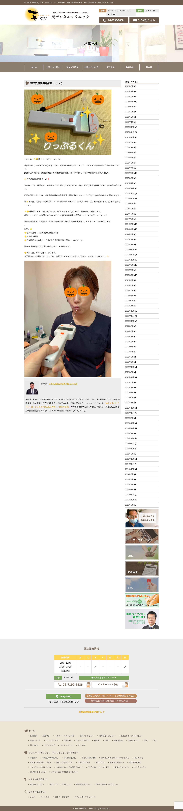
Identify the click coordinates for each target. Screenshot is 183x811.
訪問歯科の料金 (135, 762)
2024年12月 (130, 188)
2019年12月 (130, 408)
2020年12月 (130, 377)
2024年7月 (129, 214)
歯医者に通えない (117, 762)
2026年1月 (129, 122)
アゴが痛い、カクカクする (98, 767)
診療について (35, 741)
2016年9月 (129, 454)
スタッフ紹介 (72, 67)
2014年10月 (130, 469)
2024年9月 (129, 204)
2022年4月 (129, 352)
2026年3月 (129, 112)
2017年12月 (130, 428)
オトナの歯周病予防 (38, 779)
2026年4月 (129, 107)
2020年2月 (129, 398)
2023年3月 (129, 295)
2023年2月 (129, 301)
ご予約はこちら (146, 20)
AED (106, 741)
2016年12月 (130, 438)
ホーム (34, 67)
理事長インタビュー (107, 736)
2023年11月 (130, 255)
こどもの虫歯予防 (37, 792)
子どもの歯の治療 (88, 758)
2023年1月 (129, 306)
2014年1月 (129, 489)
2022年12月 (130, 311)
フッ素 (32, 797)
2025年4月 (129, 168)
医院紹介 (33, 736)
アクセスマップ (52, 741)
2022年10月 (130, 321)
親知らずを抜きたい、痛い (40, 762)
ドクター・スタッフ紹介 (64, 736)
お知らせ (130, 67)
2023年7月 (129, 275)
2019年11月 (130, 413)
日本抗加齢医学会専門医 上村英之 (63, 384)
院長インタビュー (87, 736)
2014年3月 (129, 479)
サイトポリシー (66, 745)
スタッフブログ (82, 741)
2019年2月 (129, 418)
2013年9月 (129, 505)
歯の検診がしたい (83, 784)
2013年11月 (130, 495)
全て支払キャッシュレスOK (104, 678)
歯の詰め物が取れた (50, 758)
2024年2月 (129, 239)
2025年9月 (129, 142)
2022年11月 (130, 316)
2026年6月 (129, 96)
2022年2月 (129, 362)
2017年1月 (129, 433)
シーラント (45, 797)
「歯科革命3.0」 (64, 407)
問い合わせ (34, 745)
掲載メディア (133, 741)
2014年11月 (130, 464)
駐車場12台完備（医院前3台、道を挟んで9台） (111, 701)
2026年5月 (129, 101)
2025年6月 (129, 158)
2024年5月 (129, 224)
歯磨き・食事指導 (62, 797)
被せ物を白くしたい (38, 772)
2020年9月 (129, 382)
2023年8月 (129, 270)
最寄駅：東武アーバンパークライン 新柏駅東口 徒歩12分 (111, 696)
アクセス (111, 67)
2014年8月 (129, 474)
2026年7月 (129, 91)
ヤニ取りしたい (140, 767)
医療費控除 (118, 741)
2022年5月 (129, 347)
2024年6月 (129, 219)
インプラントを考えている (40, 767)
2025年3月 (129, 173)
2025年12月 (130, 127)
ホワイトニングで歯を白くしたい (64, 772)
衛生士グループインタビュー (132, 736)
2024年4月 (129, 229)
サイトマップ (49, 745)
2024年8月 (129, 209)
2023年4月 (129, 290)
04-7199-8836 (115, 20)
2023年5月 (129, 285)
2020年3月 (129, 392)
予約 (146, 741)
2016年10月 (130, 449)
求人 (155, 741)
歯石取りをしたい (37, 784)
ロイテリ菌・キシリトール (85, 797)
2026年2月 (129, 117)
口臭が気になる (84, 762)
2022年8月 (129, 331)
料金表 (149, 67)
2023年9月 (129, 265)
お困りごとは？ (91, 67)
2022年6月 (129, 341)
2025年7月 (129, 153)
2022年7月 (129, 336)
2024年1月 (129, 244)
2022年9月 (129, 326)
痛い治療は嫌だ (70, 758)
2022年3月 (129, 357)
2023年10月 (130, 260)
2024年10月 (130, 198)
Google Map (65, 696)
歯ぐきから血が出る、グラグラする (115, 758)
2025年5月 (129, 163)
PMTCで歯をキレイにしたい (106, 784)
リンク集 (81, 745)
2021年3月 (129, 372)
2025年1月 (129, 183)
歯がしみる (139, 758)
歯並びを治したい (122, 767)
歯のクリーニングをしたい (59, 784)
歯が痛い (33, 758)
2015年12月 (130, 459)
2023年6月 (129, 280)
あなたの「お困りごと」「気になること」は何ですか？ (53, 753)
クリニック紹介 (53, 67)
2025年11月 (130, 132)
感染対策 (45, 736)
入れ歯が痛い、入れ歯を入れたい (69, 767)
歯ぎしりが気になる (64, 762)
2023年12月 (130, 250)
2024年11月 (130, 193)
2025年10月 (130, 137)
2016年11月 (130, 444)
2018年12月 (130, 423)
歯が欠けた (99, 762)
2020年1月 (129, 403)
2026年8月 (129, 86)
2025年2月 (129, 178)
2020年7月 (129, 387)
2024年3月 (129, 234)
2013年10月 (130, 500)
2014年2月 (129, 484)
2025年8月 (129, 147)
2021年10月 (130, 367)
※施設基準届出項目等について (91, 712)
